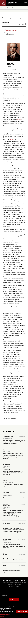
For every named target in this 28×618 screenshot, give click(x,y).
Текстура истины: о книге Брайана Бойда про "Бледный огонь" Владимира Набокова (14, 442)
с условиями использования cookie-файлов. (6, 614)
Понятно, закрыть (22, 611)
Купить (14, 69)
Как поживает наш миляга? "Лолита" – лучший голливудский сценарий (14, 546)
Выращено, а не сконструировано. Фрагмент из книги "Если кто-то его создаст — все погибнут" (13, 472)
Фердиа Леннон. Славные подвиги (11, 571)
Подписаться (14, 599)
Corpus (3, 7)
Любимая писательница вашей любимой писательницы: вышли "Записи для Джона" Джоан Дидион (13, 456)
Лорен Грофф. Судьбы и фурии (13, 559)
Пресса (8, 7)
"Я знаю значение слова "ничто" (13, 498)
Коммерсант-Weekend (10, 31)
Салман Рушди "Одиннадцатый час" (13, 485)
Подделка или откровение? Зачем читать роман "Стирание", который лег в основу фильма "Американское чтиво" (13, 530)
